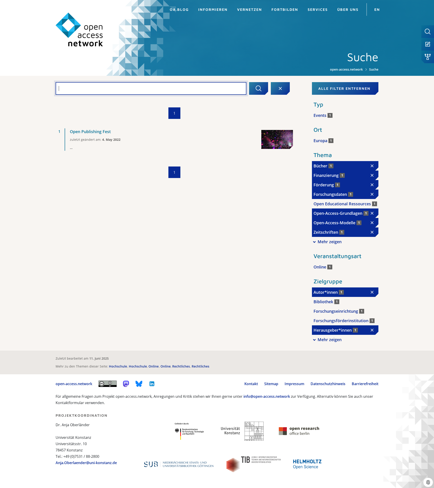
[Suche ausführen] (258, 88)
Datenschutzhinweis (328, 383)
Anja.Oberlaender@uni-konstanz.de (86, 462)
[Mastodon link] (126, 384)
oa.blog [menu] (179, 9)
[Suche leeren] (280, 88)
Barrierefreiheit (365, 383)
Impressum (294, 383)
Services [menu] (318, 9)
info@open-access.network (266, 396)
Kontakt (251, 383)
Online (154, 366)
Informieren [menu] (213, 9)
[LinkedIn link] (152, 384)
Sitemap (271, 383)
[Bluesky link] (139, 384)
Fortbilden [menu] (284, 9)
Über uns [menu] (348, 9)
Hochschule (118, 366)
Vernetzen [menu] (249, 9)
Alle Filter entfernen (344, 88)
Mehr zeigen (330, 241)
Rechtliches (181, 366)
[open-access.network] (79, 30)
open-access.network (346, 69)
